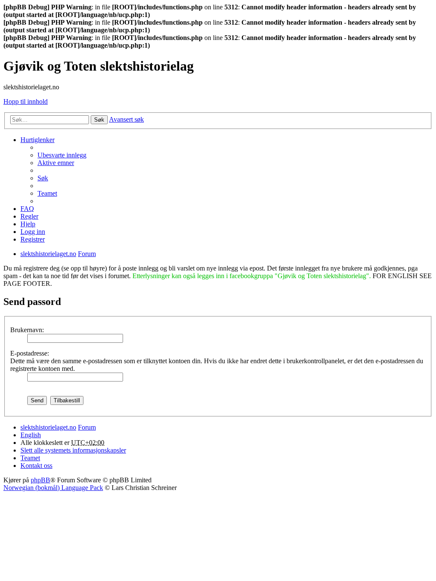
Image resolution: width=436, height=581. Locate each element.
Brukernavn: (27, 329)
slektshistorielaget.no (48, 427)
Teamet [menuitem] (47, 193)
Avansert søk (126, 119)
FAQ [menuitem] (27, 208)
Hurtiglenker (37, 139)
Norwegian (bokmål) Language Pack (53, 487)
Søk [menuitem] (42, 178)
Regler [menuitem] (29, 216)
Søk (99, 120)
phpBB (40, 480)
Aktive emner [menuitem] (55, 162)
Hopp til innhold (25, 101)
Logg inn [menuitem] (32, 231)
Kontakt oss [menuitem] (36, 465)
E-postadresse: (29, 353)
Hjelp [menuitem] (27, 224)
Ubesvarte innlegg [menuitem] (61, 155)
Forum (87, 427)
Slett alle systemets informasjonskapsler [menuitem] (73, 450)
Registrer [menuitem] (32, 239)
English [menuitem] (30, 435)
